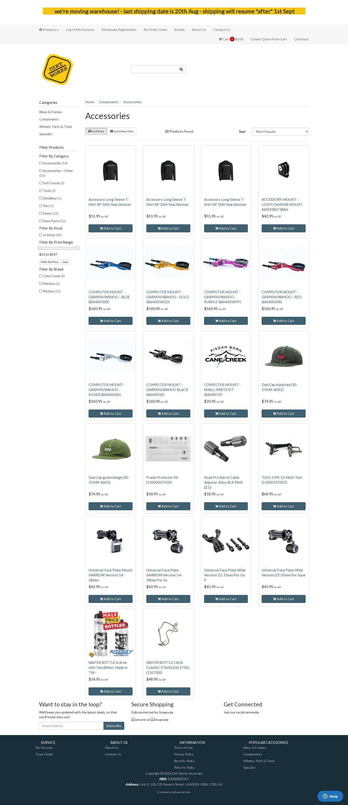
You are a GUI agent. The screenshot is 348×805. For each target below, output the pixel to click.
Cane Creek (54, 276)
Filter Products (51, 147)
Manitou (51, 283)
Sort (242, 131)
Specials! (46, 134)
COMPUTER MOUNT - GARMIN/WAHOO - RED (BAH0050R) (282, 297)
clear (65, 262)
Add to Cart (112, 228)
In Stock (52, 235)
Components (49, 119)
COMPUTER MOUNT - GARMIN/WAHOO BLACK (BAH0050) (167, 389)
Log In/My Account (80, 30)
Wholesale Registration (119, 30)
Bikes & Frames (50, 112)
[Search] (181, 69)
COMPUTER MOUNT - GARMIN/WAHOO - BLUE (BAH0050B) (109, 297)
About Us (199, 30)
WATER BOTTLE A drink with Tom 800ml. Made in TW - (108, 667)
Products (49, 30)
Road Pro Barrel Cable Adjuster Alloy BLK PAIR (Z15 (223, 482)
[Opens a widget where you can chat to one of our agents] (330, 797)
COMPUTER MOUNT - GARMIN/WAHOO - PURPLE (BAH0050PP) (222, 297)
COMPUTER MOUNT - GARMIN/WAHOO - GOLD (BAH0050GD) (167, 297)
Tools (49, 191)
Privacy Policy (183, 754)
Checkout (301, 39)
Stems (51, 213)
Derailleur (52, 198)
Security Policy (184, 761)
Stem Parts (54, 221)
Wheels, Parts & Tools (55, 126)
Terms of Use (183, 747)
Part (48, 206)
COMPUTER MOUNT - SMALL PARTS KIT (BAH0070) (222, 389)
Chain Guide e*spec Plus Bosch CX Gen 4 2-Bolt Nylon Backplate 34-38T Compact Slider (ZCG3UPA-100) (45, 783)
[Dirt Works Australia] (57, 69)
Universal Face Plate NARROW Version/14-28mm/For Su (164, 575)
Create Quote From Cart (268, 39)
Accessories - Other (56, 173)
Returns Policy (184, 767)
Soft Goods (53, 183)
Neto (188, 792)
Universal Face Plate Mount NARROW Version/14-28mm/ (110, 575)
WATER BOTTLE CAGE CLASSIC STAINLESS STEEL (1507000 (168, 667)
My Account (44, 747)
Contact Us (221, 30)
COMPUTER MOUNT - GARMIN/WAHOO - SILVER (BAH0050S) (107, 389)
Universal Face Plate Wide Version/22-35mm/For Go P (224, 575)
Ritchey (52, 291)
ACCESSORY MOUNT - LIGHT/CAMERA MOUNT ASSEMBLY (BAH (282, 204)
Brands (179, 30)
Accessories (55, 163)
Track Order (44, 754)
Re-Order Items (155, 30)
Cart (232, 39)
